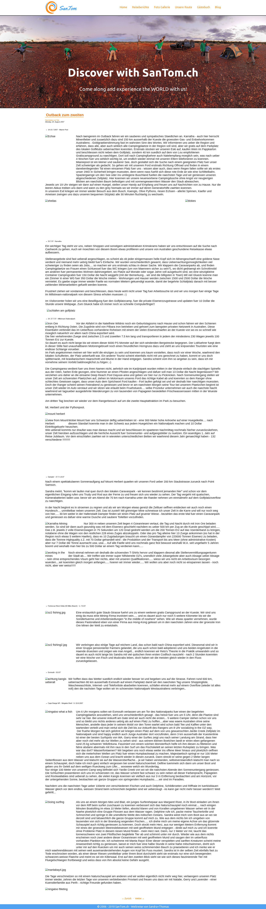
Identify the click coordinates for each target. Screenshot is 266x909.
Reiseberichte (140, 7)
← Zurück (126, 898)
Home (123, 7)
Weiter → (139, 898)
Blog (218, 7)
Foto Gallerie (162, 7)
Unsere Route (183, 7)
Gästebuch (203, 7)
